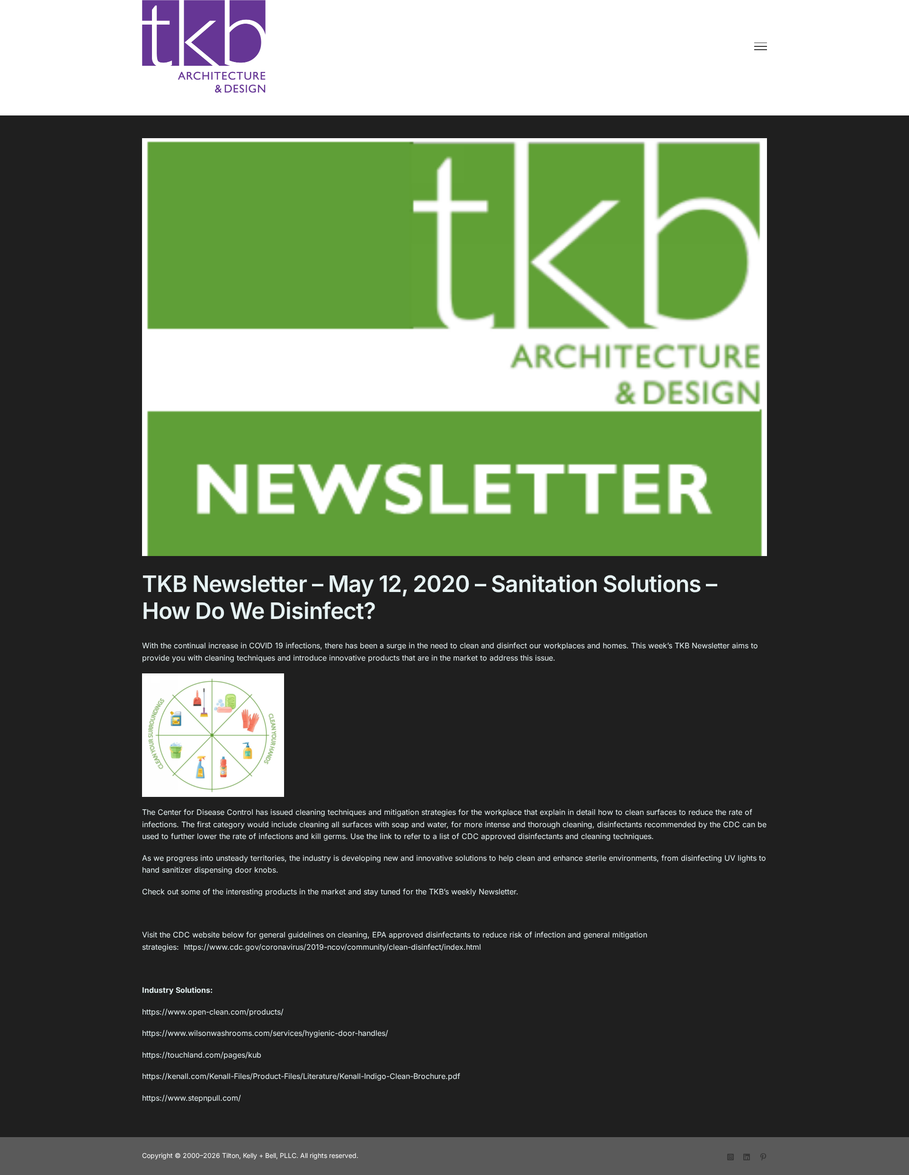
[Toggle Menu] (761, 46)
